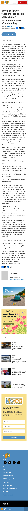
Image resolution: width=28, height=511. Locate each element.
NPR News (14, 342)
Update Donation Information (10, 488)
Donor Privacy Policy (7, 485)
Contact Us (5, 491)
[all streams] (26, 509)
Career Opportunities (8, 475)
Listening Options (7, 472)
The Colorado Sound (8, 495)
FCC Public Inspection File (9, 479)
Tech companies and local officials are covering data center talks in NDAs (18, 385)
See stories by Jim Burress (17, 279)
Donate (23, 2)
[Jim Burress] (4, 275)
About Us (5, 469)
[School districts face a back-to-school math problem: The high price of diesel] (6, 345)
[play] (2, 509)
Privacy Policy (6, 482)
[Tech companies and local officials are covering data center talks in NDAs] (6, 384)
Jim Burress (9, 26)
